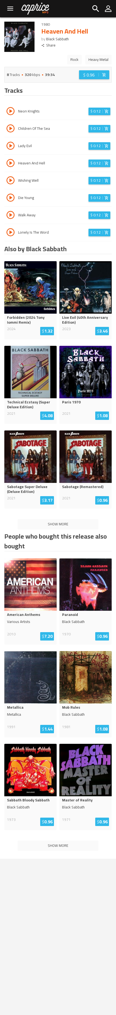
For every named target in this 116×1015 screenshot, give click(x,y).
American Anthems (23, 614)
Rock (74, 59)
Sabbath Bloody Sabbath (28, 800)
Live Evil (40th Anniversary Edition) (85, 320)
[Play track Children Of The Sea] (10, 129)
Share (51, 45)
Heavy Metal (98, 59)
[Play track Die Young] (10, 198)
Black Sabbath (57, 38)
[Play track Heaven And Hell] (10, 164)
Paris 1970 (71, 402)
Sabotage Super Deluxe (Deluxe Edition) (27, 489)
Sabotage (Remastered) (82, 486)
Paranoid (70, 614)
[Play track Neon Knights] (10, 112)
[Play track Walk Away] (10, 216)
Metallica (15, 707)
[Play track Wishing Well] (10, 181)
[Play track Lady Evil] (10, 146)
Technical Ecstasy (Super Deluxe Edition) (28, 404)
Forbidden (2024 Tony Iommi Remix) (26, 320)
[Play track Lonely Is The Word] (10, 233)
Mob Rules (71, 707)
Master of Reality (77, 800)
